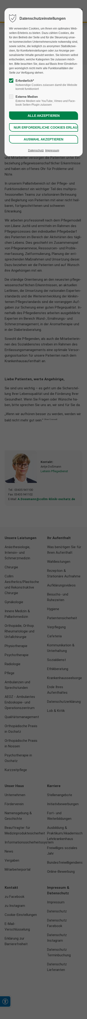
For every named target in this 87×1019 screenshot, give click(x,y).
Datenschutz (36, 150)
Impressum (52, 150)
